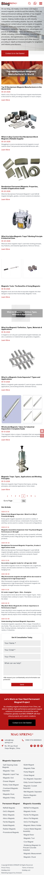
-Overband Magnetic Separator (10, 789)
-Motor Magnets (8, 815)
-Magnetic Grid (8, 778)
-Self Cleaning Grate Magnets (10, 766)
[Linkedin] (38, 746)
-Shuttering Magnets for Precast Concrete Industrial (32, 847)
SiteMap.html (5, 870)
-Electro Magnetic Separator (29, 796)
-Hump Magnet (28, 772)
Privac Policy (5, 867)
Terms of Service (28, 867)
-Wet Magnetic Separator (32, 792)
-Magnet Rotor (28, 835)
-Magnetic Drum (8, 794)
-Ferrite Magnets (8, 822)
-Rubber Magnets (9, 829)
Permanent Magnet (11, 803)
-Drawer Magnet (8, 781)
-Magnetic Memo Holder (32, 825)
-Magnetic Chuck (29, 857)
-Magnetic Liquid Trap (10, 774)
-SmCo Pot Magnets (30, 822)
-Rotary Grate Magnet (10, 785)
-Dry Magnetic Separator (32, 779)
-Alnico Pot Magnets (30, 818)
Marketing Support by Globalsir (11, 873)
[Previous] (7, 496)
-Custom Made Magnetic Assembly (32, 830)
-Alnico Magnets (8, 818)
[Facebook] (31, 746)
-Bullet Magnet (28, 765)
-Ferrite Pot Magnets (30, 815)
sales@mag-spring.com (9, 741)
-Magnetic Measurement (32, 853)
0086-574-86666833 (33, 740)
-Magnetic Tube (8, 771)
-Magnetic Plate (29, 768)
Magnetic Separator (11, 761)
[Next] (35, 496)
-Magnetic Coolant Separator (30, 787)
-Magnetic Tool (29, 838)
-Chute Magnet (28, 775)
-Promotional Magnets (10, 832)
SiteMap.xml (26, 870)
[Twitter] (35, 746)
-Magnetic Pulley (8, 798)
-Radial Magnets (8, 825)
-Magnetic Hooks (29, 811)
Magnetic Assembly (32, 803)
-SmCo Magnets (8, 811)
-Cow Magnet (28, 842)
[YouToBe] (41, 746)
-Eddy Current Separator (32, 782)
